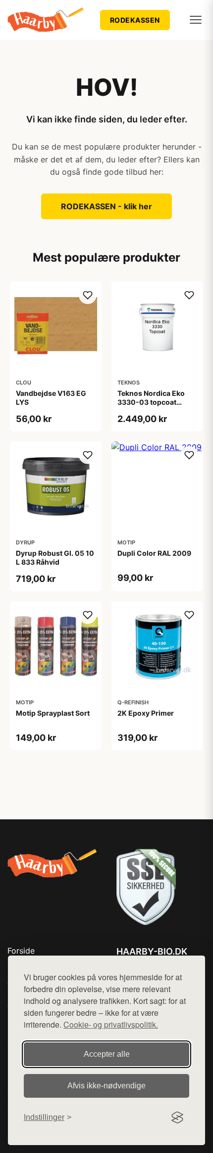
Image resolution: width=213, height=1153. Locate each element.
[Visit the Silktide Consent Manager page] (177, 1117)
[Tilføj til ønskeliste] (88, 295)
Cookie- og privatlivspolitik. (110, 1024)
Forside (21, 951)
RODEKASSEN (135, 20)
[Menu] (196, 20)
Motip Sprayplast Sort (53, 713)
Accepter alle (107, 1054)
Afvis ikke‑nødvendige (106, 1085)
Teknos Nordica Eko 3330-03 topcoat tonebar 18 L (151, 402)
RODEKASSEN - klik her (106, 206)
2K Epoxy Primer (145, 713)
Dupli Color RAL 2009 (154, 553)
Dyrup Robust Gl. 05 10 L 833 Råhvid (55, 557)
